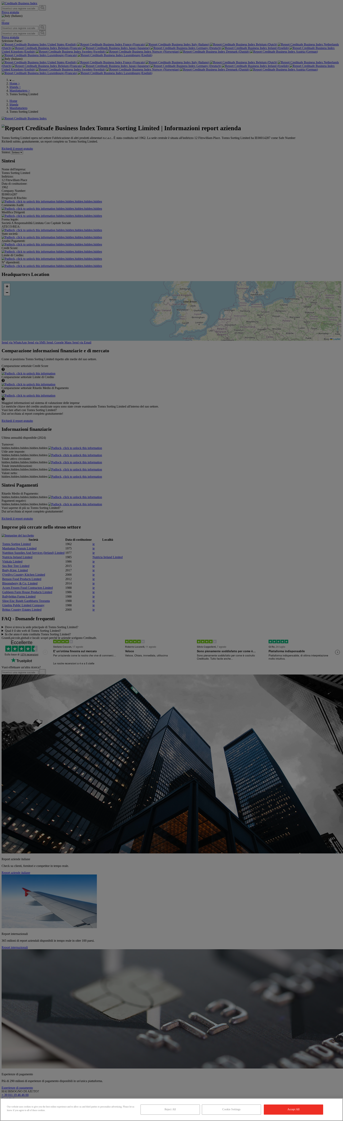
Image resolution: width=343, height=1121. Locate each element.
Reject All (170, 1109)
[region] (171, 1109)
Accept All (293, 1109)
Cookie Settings (231, 1109)
